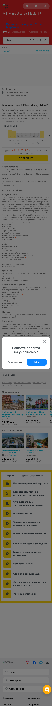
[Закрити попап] (44, 342)
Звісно (37, 362)
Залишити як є (15, 362)
